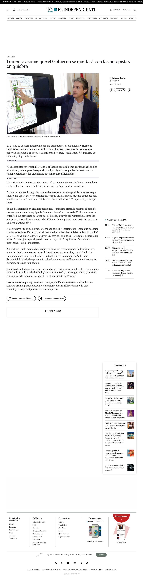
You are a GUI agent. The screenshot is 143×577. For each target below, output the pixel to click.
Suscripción (62, 525)
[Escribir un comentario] (129, 90)
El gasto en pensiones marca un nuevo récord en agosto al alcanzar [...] (123, 240)
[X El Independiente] (56, 563)
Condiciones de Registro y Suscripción (75, 569)
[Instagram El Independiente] (75, 563)
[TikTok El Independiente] (87, 563)
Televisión (103, 18)
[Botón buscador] (135, 10)
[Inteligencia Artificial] (95, 537)
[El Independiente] (71, 9)
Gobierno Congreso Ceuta (105, 1)
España (19, 18)
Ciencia (53, 18)
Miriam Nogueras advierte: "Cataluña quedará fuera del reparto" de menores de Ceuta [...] (123, 228)
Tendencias (92, 18)
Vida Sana (114, 18)
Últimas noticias (16, 1)
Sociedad (62, 18)
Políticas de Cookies (96, 569)
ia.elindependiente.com (95, 541)
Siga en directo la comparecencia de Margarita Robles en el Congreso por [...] (123, 251)
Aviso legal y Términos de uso (52, 569)
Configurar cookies (110, 569)
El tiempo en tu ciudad (23, 10)
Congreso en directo (29, 1)
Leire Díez (36, 540)
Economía (29, 18)
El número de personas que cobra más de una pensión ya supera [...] (122, 273)
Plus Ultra (36, 528)
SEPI (34, 525)
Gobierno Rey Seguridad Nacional (64, 1)
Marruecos (132, 1)
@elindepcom (114, 80)
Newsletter (62, 528)
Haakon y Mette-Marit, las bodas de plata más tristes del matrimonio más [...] (122, 262)
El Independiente (117, 78)
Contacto (61, 522)
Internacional (41, 18)
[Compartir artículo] (111, 90)
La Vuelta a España (89, 1)
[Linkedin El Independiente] (81, 563)
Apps (60, 531)
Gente (71, 18)
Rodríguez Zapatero (39, 531)
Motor (123, 18)
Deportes (80, 18)
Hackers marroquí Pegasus (44, 1)
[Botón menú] (8, 10)
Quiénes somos (64, 534)
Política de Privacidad (33, 569)
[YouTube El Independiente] (68, 563)
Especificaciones (64, 536)
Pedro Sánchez (37, 534)
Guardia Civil (37, 536)
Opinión (11, 18)
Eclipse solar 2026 (39, 522)
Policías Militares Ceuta (121, 1)
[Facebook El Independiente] (61, 563)
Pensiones (79, 1)
